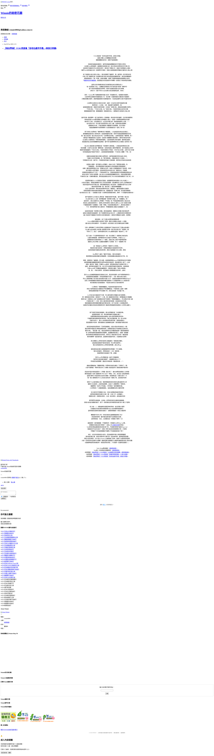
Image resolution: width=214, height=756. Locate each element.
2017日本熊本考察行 (8, 551)
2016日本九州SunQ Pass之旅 (10, 563)
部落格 (6, 39)
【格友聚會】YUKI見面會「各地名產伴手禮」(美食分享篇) (30, 48)
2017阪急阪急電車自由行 (9, 541)
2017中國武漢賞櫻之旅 (8, 547)
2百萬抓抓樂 (115, 425)
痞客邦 (14, 477)
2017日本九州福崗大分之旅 (10, 543)
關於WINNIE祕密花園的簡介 (9, 729)
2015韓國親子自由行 (8, 575)
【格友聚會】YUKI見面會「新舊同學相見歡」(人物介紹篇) (110, 454)
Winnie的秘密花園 (11, 12)
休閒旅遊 (14, 34)
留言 (17, 477)
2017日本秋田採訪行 (8, 549)
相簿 (5, 37)
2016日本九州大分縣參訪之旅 (10, 565)
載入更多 (3, 488)
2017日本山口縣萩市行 (8, 531)
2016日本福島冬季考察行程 (10, 567)
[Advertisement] (41, 24)
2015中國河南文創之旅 (8, 571)
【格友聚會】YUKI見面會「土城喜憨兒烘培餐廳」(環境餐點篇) (110, 452)
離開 (10, 752)
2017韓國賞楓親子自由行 (9, 539)
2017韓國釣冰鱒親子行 (8, 555)
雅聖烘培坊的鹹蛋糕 (90, 80)
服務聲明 (123, 732)
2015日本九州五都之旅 (8, 577)
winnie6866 (4, 468)
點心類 (13, 482)
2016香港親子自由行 (8, 561)
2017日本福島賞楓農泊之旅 (10, 537)
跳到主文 (3, 17)
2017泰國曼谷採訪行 (8, 533)
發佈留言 (3, 498)
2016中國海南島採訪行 (8, 557)
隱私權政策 (116, 732)
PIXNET (94, 732)
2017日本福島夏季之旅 (8, 545)
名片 (5, 41)
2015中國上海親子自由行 (9, 573)
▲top (2, 485)
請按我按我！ (113, 448)
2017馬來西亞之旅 (7, 535)
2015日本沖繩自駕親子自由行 (10, 569)
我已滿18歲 (4, 752)
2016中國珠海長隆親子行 (9, 559)
